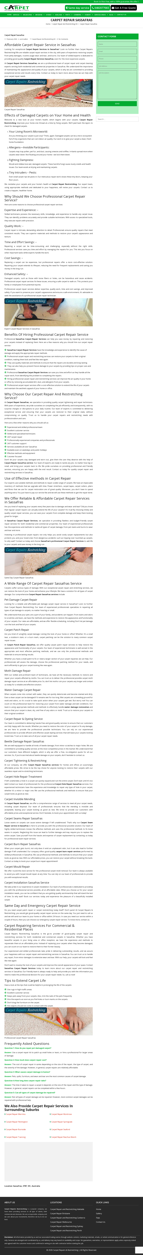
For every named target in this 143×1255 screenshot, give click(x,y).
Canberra (77, 15)
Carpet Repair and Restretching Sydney (66, 1226)
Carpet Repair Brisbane (60, 1213)
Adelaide (58, 15)
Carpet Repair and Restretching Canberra (67, 1218)
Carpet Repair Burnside (16, 1129)
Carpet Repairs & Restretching (65, 1250)
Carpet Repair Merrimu (15, 1114)
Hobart (88, 15)
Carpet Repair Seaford (60, 1129)
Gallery (99, 1213)
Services (16, 15)
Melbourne (27, 15)
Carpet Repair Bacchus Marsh (63, 1137)
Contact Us (121, 15)
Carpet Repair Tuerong (16, 1137)
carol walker (24, 39)
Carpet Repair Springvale (61, 1122)
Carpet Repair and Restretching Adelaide (67, 1209)
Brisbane (38, 15)
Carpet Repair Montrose (61, 1114)
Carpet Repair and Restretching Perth (66, 1230)
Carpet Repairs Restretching (15, 1209)
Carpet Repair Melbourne (61, 1222)
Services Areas (100, 15)
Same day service (78, 7)
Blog (111, 15)
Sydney (49, 15)
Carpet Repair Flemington (17, 1122)
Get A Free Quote (125, 7)
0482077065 (101, 7)
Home (9, 15)
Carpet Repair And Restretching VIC (65, 24)
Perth (67, 15)
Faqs (98, 1218)
